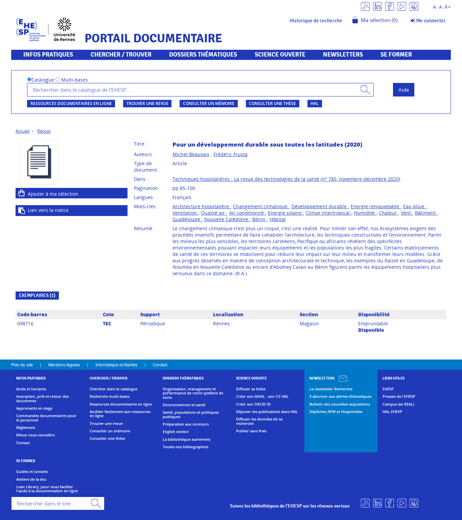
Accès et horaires (31, 389)
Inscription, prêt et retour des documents (42, 398)
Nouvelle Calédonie (227, 219)
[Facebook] (389, 6)
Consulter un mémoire (208, 103)
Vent (406, 213)
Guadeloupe (187, 219)
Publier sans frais (251, 431)
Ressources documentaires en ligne (71, 103)
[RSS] (365, 6)
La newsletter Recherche (330, 389)
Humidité (365, 213)
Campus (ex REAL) (398, 404)
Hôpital (278, 219)
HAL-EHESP (392, 412)
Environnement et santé (184, 405)
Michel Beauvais (190, 154)
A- (435, 7)
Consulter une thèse (272, 103)
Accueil (22, 131)
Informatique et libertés (116, 364)
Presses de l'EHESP (399, 396)
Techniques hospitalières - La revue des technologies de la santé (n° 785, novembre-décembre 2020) (286, 179)
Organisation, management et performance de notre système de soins (193, 393)
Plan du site (22, 364)
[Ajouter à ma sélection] (22, 193)
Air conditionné (247, 213)
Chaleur (388, 213)
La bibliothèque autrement (186, 439)
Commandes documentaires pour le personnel (46, 418)
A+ (447, 6)
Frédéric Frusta (230, 154)
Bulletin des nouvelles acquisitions (339, 404)
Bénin (259, 219)
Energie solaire (285, 213)
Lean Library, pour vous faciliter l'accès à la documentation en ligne (47, 489)
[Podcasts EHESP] (414, 6)
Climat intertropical (328, 213)
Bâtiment (426, 213)
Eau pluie (414, 206)
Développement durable (320, 206)
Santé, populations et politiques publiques (191, 414)
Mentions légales (64, 364)
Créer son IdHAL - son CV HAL (262, 396)
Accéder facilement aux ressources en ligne (120, 414)
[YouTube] (401, 6)
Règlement (25, 428)
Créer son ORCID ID (253, 404)
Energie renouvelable (375, 206)
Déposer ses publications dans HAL (267, 412)
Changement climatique (261, 206)
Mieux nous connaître (35, 435)
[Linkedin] (377, 6)
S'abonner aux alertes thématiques (340, 396)
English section (176, 432)
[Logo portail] (45, 28)
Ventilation (185, 213)
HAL (314, 103)
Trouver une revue (147, 103)
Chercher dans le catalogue (113, 389)
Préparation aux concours (186, 424)
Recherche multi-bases (110, 396)
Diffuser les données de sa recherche (259, 421)
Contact (160, 364)
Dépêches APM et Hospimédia (335, 412)
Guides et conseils (32, 472)
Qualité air (213, 213)
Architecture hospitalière (201, 206)
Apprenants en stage (34, 408)
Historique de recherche (316, 21)
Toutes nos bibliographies (185, 447)
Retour (44, 131)
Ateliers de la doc (31, 479)
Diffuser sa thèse (250, 389)
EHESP (388, 389)
